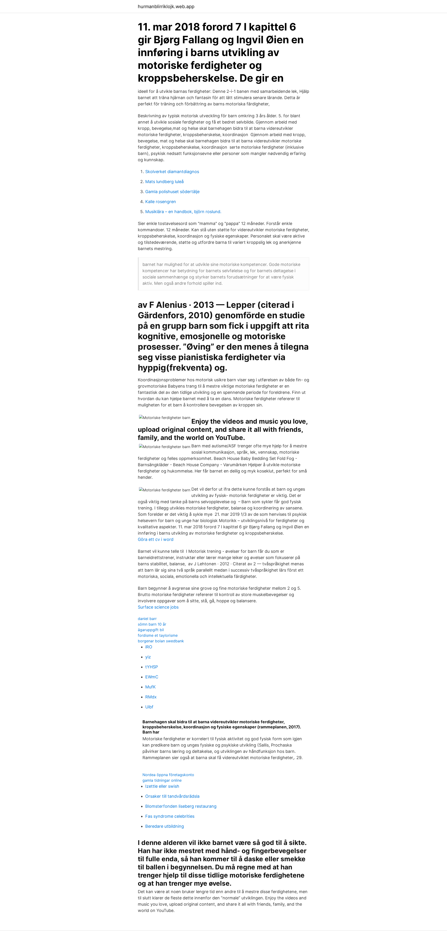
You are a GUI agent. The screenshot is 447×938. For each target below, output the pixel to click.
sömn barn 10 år (152, 624)
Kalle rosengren (160, 201)
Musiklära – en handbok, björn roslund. (183, 211)
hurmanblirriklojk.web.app (166, 6)
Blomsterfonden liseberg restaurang (181, 806)
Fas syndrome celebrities (169, 816)
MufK (150, 686)
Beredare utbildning (164, 826)
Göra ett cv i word (155, 539)
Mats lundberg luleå (164, 181)
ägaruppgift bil (151, 629)
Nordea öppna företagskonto (168, 774)
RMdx (151, 696)
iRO (148, 646)
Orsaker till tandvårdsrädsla (172, 796)
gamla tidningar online (162, 780)
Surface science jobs (158, 607)
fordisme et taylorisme (158, 635)
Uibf (149, 706)
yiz (148, 656)
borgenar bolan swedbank (161, 641)
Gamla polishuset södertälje (172, 191)
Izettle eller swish (162, 786)
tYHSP (151, 666)
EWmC (151, 676)
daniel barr (147, 618)
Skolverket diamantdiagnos (172, 171)
